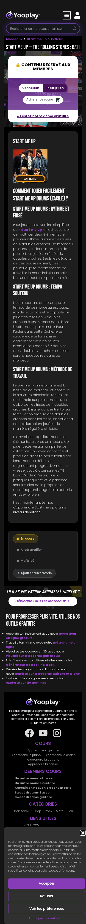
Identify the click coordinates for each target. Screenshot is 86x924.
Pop (38, 811)
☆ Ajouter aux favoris (34, 573)
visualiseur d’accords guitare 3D (33, 656)
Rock (48, 811)
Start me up (37, 39)
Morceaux (14, 39)
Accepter (47, 883)
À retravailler (31, 550)
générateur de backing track (30, 665)
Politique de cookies (44, 918)
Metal (60, 811)
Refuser (46, 896)
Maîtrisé (27, 561)
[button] (82, 833)
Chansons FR (22, 811)
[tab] (43, 167)
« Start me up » (31, 229)
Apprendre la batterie (43, 759)
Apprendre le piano (26, 755)
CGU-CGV (31, 825)
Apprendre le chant (60, 755)
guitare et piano (66, 673)
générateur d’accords (34, 673)
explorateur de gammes (26, 682)
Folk (71, 811)
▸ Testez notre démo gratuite (43, 116)
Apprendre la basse (43, 764)
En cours (27, 538)
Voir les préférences (46, 908)
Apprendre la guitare (43, 750)
